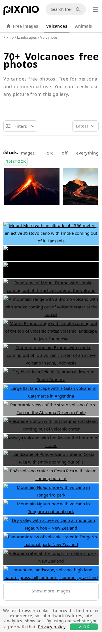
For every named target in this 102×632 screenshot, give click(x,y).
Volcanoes (56, 26)
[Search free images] (79, 9)
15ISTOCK (16, 161)
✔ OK (83, 626)
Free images (25, 26)
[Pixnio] (21, 11)
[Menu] (96, 9)
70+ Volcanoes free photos (51, 60)
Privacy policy (51, 626)
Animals (83, 26)
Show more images (51, 591)
